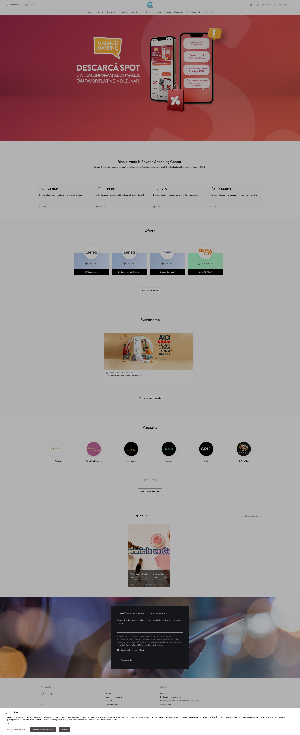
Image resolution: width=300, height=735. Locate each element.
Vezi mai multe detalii (15, 730)
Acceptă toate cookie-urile (43, 730)
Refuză (65, 730)
